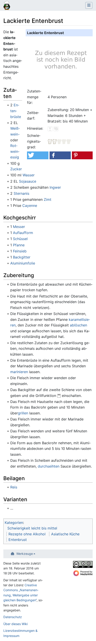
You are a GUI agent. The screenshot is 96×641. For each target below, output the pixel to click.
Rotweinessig (14, 151)
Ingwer (55, 187)
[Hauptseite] (7, 6)
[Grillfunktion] (59, 395)
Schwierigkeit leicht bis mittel (32, 528)
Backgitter (21, 257)
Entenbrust (17, 539)
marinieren (19, 372)
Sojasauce (27, 181)
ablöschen (78, 325)
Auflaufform (23, 232)
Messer (19, 226)
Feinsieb (20, 251)
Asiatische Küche (65, 534)
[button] (37, 155)
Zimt (47, 199)
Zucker (16, 169)
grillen (23, 413)
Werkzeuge (24, 554)
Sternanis (21, 193)
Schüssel (20, 238)
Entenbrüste (15, 111)
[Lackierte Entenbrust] (60, 61)
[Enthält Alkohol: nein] (50, 128)
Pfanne (19, 245)
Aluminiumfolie (22, 263)
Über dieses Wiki (15, 624)
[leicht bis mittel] (59, 141)
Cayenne (29, 205)
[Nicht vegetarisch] (56, 128)
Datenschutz (12, 617)
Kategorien (14, 522)
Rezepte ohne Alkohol (27, 534)
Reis (13, 487)
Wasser (29, 175)
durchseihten (48, 466)
